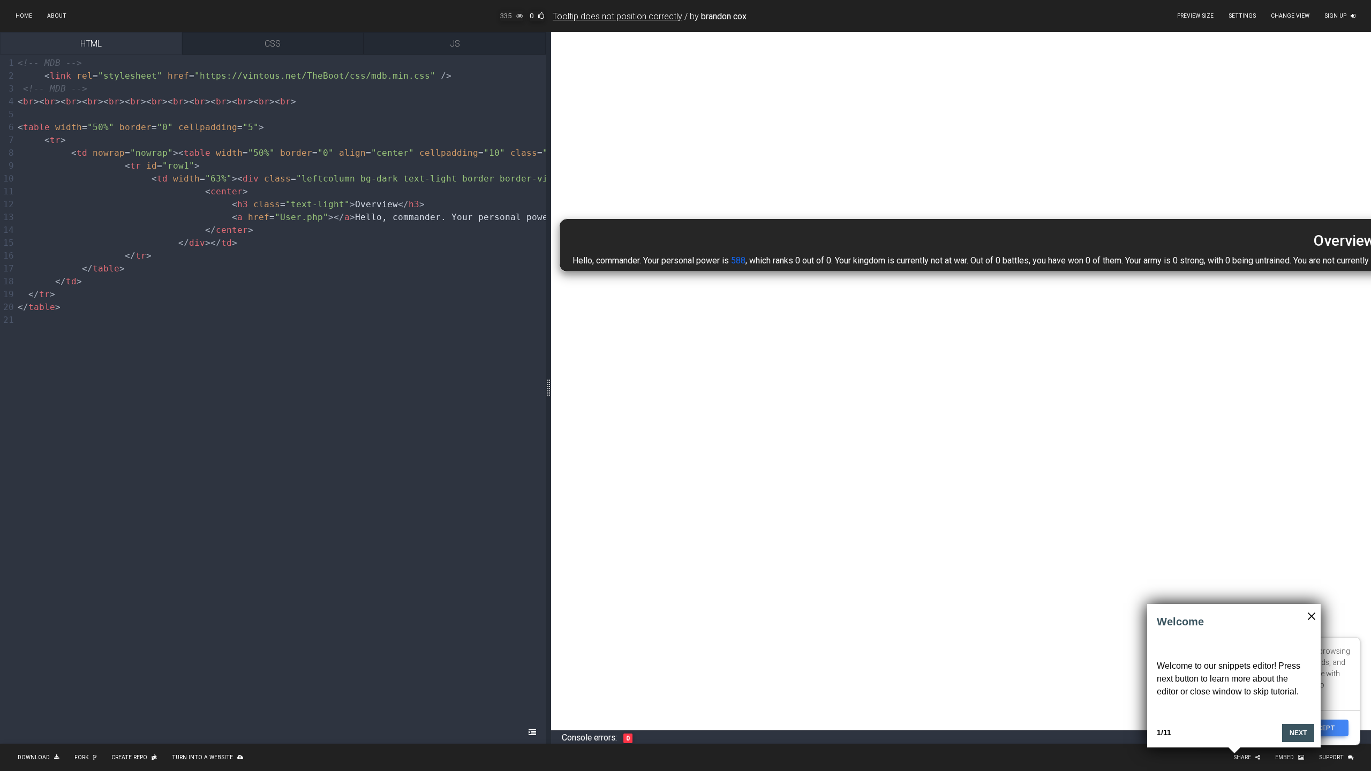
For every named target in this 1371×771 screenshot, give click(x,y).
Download (34, 757)
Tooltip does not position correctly (617, 16)
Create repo (129, 757)
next (1298, 733)
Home (24, 15)
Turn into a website (202, 757)
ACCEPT (1322, 728)
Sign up (1335, 15)
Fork (81, 757)
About (56, 15)
